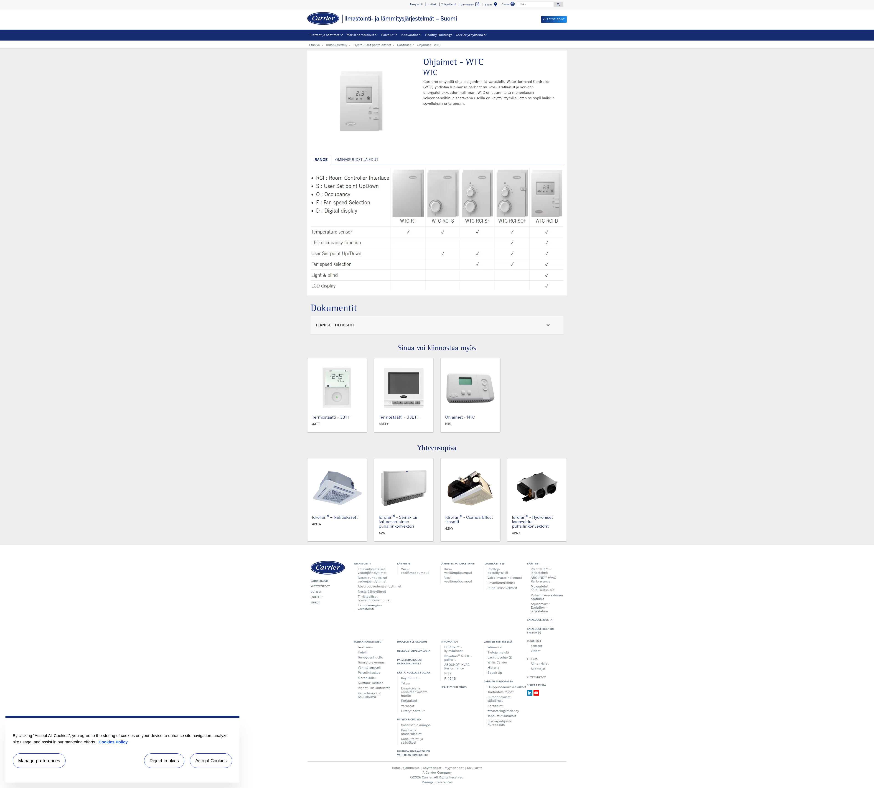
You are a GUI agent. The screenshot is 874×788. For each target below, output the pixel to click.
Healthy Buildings (438, 35)
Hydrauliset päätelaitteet (372, 45)
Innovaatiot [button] (409, 35)
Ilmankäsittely (336, 45)
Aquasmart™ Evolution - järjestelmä (540, 607)
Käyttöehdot (432, 768)
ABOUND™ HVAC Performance (543, 579)
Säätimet (404, 45)
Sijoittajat (538, 669)
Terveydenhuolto (370, 657)
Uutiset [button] (432, 4)
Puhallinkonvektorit (502, 588)
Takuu (405, 683)
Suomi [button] (492, 5)
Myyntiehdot (454, 768)
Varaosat (407, 706)
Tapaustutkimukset (502, 716)
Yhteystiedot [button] (448, 4)
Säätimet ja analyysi (416, 725)
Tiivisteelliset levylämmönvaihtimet (374, 598)
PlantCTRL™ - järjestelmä (541, 570)
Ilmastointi (362, 563)
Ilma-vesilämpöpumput (458, 570)
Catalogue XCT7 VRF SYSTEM (540, 630)
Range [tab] (321, 159)
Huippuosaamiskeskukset (504, 687)
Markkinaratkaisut (368, 641)
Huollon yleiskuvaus (412, 641)
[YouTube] (536, 692)
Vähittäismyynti (369, 667)
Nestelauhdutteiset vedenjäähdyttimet (372, 579)
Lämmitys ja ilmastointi (457, 563)
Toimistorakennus (371, 662)
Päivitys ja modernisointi (411, 732)
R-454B (450, 678)
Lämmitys (404, 563)
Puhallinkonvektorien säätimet (547, 597)
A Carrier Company (437, 772)
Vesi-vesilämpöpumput (415, 570)
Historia (493, 667)
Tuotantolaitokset (501, 692)
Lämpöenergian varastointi (370, 607)
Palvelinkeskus (369, 672)
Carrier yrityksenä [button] (469, 35)
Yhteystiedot (320, 586)
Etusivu (314, 45)
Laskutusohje (500, 657)
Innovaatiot (449, 641)
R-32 (448, 673)
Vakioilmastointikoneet (504, 578)
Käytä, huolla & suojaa (413, 672)
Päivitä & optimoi (409, 719)
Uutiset (316, 591)
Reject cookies (164, 760)
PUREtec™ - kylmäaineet (453, 649)
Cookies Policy (113, 742)
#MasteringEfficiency (503, 711)
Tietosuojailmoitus (405, 768)
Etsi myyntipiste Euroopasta (500, 723)
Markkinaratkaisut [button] (360, 35)
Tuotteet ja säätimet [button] (324, 35)
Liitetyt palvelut (413, 711)
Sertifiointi (495, 706)
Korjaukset (409, 700)
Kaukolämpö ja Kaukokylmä (369, 695)
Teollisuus (365, 647)
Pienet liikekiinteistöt (374, 688)
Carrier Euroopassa (498, 681)
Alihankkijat (540, 663)
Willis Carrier (497, 662)
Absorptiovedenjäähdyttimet (374, 586)
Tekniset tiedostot (334, 325)
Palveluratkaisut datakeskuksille (410, 661)
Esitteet (317, 597)
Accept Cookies (211, 760)
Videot (315, 602)
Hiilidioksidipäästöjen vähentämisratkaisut (413, 753)
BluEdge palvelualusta (413, 650)
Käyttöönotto (410, 678)
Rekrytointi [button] (416, 4)
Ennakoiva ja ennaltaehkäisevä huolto (414, 691)
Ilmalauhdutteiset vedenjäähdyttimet (372, 570)
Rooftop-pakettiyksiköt (498, 570)
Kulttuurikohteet (370, 683)
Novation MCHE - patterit (458, 657)
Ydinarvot (495, 647)
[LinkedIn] (530, 692)
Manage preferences (437, 782)
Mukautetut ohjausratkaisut (542, 588)
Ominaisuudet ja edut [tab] (356, 159)
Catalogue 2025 (540, 620)
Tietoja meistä (498, 652)
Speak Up (495, 672)
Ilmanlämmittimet (501, 583)
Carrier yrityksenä (498, 641)
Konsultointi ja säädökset (412, 740)
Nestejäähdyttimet (372, 591)
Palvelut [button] (387, 35)
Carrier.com (319, 580)
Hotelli (363, 652)
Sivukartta (475, 768)
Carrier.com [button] (470, 4)
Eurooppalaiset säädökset (499, 698)
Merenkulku (367, 678)
